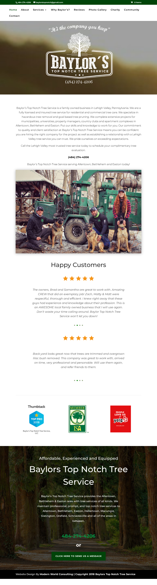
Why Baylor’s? (60, 10)
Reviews (79, 10)
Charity (115, 10)
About (25, 10)
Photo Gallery (98, 10)
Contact (14, 16)
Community (131, 10)
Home (13, 10)
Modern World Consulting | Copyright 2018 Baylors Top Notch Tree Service (87, 574)
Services (38, 10)
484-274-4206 (78, 536)
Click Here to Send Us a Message (79, 556)
